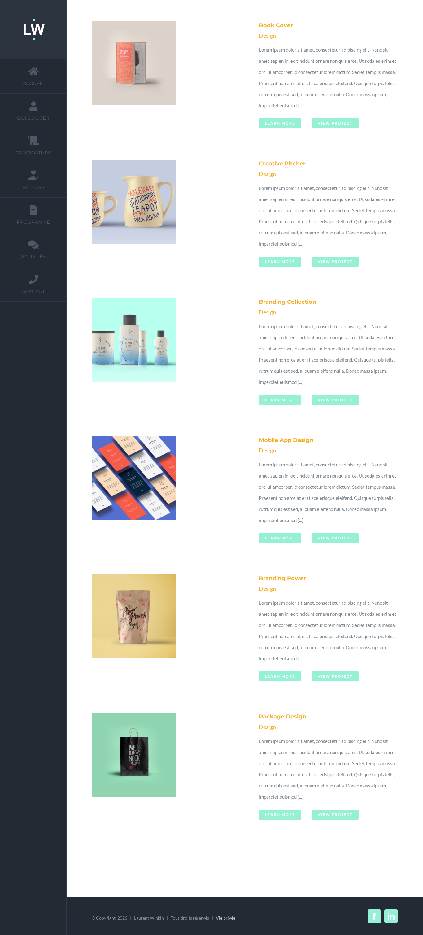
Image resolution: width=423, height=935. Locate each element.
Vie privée (225, 917)
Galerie (177, 77)
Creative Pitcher (162, 215)
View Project (335, 123)
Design (267, 35)
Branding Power (162, 630)
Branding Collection (162, 354)
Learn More (280, 123)
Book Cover (162, 77)
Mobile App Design (162, 492)
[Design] (169, 77)
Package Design (162, 768)
